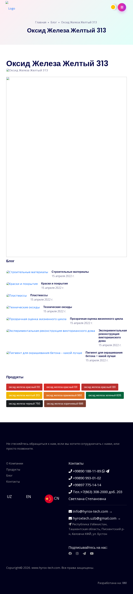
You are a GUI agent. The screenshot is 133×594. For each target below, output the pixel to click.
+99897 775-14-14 (86, 485)
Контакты (13, 481)
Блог (54, 22)
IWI (124, 583)
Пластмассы (39, 295)
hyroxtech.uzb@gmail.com (96, 518)
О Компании (14, 463)
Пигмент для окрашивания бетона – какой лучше (104, 354)
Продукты (13, 469)
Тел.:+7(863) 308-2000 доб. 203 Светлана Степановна (95, 495)
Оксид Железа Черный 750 (24, 403)
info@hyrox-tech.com (92, 511)
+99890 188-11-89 (87, 471)
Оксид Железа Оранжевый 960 (64, 395)
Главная (40, 22)
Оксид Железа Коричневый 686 (65, 403)
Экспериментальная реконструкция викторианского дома (113, 336)
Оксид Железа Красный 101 (61, 387)
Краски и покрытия (54, 284)
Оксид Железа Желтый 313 (79, 22)
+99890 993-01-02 (86, 478)
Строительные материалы (70, 272)
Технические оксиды (57, 307)
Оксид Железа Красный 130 (100, 387)
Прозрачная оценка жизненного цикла (96, 319)
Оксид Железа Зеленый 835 (104, 395)
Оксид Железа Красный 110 (24, 387)
